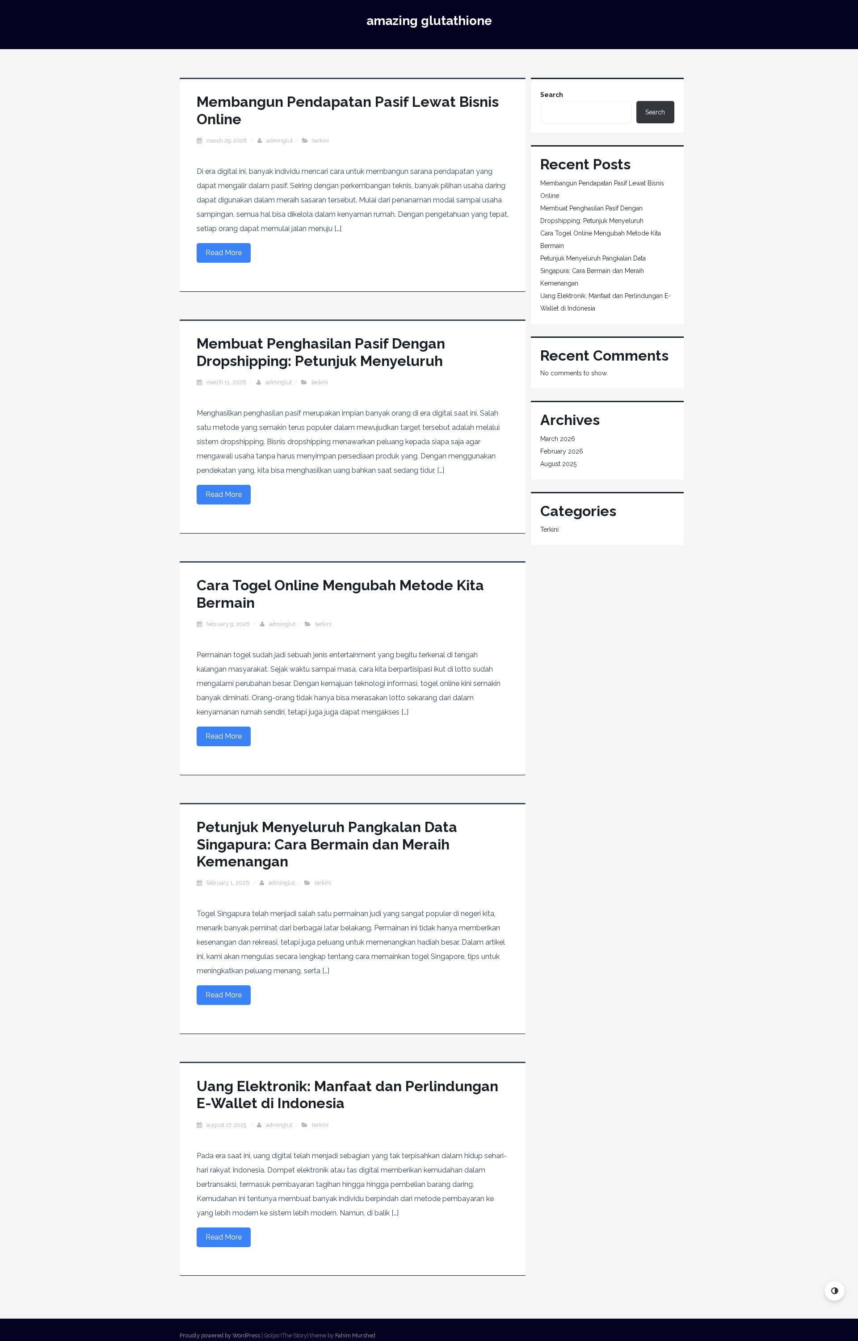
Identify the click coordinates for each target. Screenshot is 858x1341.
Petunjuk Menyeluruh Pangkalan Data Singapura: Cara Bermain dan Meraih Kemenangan (327, 844)
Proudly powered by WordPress (220, 1335)
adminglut (279, 140)
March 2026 (557, 438)
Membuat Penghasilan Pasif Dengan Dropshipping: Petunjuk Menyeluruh (321, 352)
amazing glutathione (429, 20)
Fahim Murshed (355, 1335)
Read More (224, 252)
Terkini (320, 140)
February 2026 (561, 451)
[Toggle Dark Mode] (834, 1291)
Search (551, 94)
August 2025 (558, 463)
